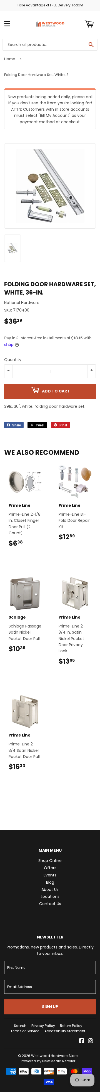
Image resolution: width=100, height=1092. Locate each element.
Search (20, 1025)
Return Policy (71, 1025)
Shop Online (50, 860)
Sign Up (50, 1006)
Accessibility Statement (64, 1031)
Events (50, 875)
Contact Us (50, 903)
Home (9, 58)
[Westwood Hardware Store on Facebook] (81, 1041)
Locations (50, 896)
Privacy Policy (43, 1025)
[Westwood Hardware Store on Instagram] (90, 1041)
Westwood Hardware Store (54, 1055)
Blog (50, 882)
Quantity (12, 359)
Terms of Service (25, 1031)
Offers (50, 868)
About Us (50, 889)
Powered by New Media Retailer (48, 1061)
